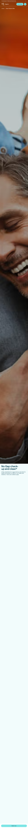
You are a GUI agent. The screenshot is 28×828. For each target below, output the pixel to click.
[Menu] (25, 4)
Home (3, 8)
